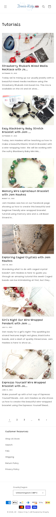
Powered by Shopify (41, 512)
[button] (5, 7)
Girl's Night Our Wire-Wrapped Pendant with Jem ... (22, 322)
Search (9, 444)
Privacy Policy (12, 469)
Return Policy (12, 463)
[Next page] (46, 420)
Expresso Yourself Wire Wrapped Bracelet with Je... (24, 384)
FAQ (7, 451)
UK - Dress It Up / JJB (23, 512)
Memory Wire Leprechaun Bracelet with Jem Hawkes (25, 193)
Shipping (9, 457)
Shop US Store (12, 438)
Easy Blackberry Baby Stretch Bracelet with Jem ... (22, 130)
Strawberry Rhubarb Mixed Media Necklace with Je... (25, 68)
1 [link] (9, 420)
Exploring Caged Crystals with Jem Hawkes (26, 259)
